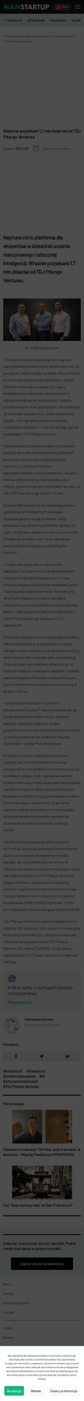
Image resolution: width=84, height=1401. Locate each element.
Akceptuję (14, 1391)
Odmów (36, 1391)
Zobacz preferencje (63, 1391)
